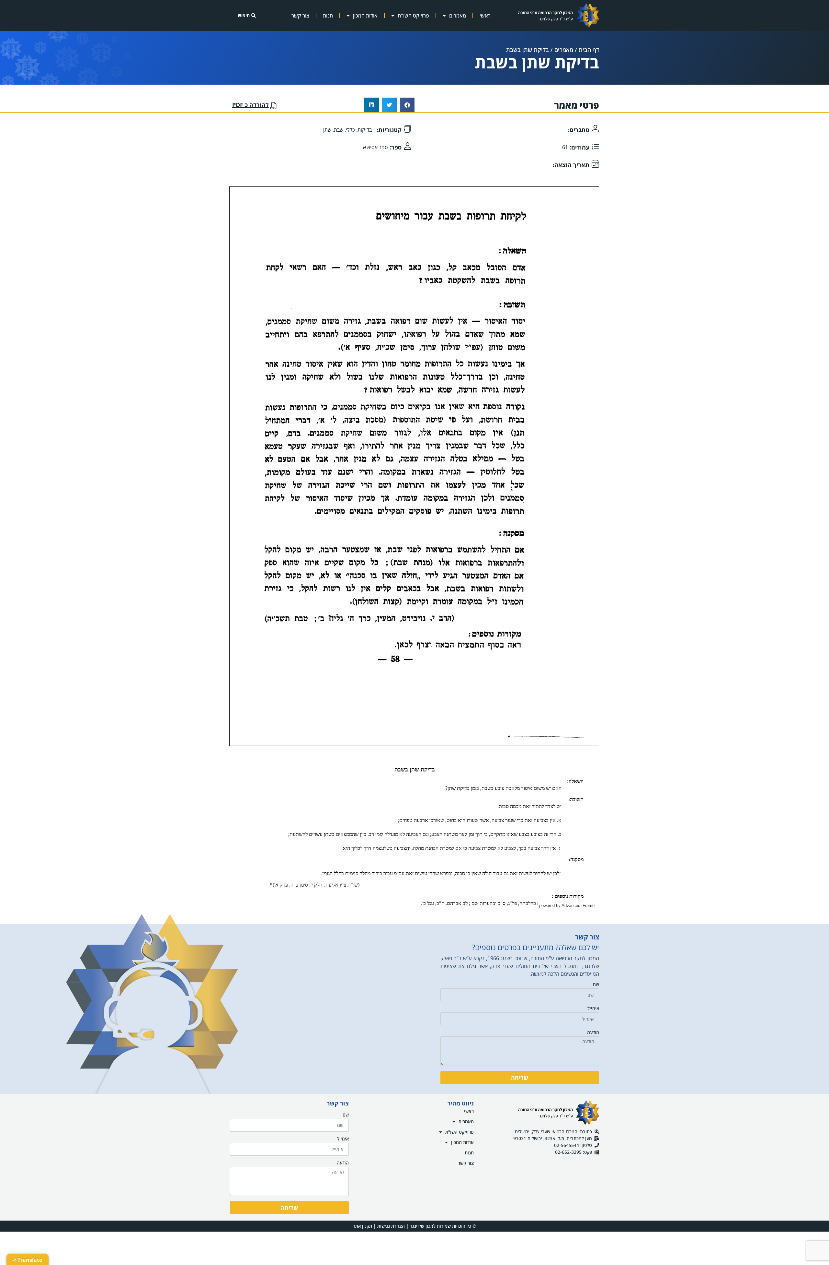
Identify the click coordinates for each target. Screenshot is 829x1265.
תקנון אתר (362, 1226)
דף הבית (589, 50)
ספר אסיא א (375, 147)
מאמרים (457, 15)
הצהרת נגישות (391, 1226)
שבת (338, 129)
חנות (328, 15)
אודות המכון (365, 15)
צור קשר (300, 15)
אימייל (593, 1008)
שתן (327, 129)
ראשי (485, 15)
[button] (407, 105)
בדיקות (365, 129)
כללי (350, 129)
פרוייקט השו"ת (413, 15)
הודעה (593, 1032)
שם (596, 984)
